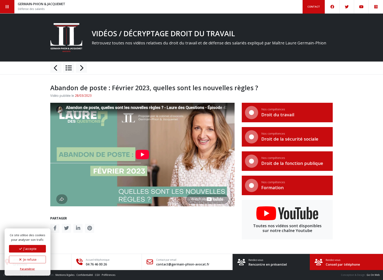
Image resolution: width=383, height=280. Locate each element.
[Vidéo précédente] (55, 68)
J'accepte (30, 249)
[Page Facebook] (332, 7)
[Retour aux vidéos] (68, 68)
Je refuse (29, 259)
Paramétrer (27, 269)
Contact (313, 6)
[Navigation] (7, 6)
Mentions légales (64, 275)
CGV (97, 275)
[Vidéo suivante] (81, 68)
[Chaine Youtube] (361, 7)
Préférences (108, 275)
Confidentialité (84, 275)
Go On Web (373, 275)
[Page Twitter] (347, 7)
